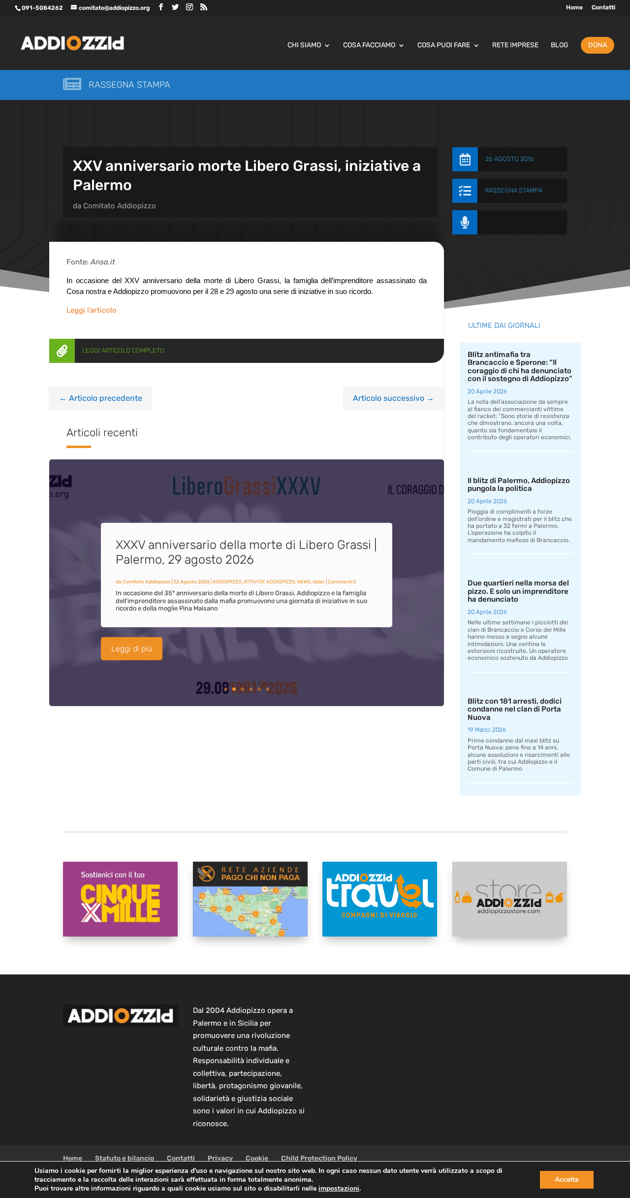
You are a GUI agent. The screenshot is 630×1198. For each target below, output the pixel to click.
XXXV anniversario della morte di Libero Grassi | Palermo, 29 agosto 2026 (246, 551)
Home (574, 7)
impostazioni (338, 1188)
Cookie (257, 1158)
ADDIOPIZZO (227, 581)
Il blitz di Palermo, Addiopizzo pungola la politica (519, 484)
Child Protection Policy (319, 1158)
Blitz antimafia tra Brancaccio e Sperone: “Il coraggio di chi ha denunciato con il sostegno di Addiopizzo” (520, 367)
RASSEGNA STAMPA (513, 190)
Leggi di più (131, 648)
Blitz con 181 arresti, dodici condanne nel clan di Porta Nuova (515, 709)
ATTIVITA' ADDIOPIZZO (269, 581)
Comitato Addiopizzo (119, 205)
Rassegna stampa (129, 84)
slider (319, 581)
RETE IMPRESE (515, 45)
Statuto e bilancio (124, 1158)
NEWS (304, 581)
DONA (597, 45)
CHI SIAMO (304, 45)
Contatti (603, 7)
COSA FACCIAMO (369, 45)
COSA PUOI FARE (443, 45)
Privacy (220, 1158)
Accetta (567, 1179)
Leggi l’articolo (91, 310)
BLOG (559, 45)
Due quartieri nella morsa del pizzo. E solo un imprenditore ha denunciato (518, 591)
